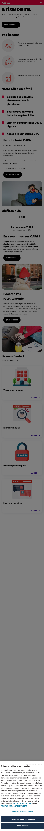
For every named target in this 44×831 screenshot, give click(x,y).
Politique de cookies (21, 804)
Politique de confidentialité (14, 806)
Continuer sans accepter (34, 764)
